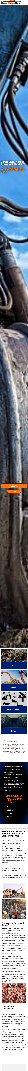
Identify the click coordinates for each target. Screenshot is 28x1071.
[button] (2, 747)
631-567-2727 (21, 877)
